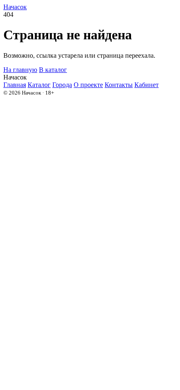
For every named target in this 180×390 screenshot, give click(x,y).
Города (62, 84)
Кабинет (146, 84)
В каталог (53, 69)
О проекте (88, 84)
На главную (20, 69)
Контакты (119, 84)
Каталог (39, 84)
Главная (14, 84)
